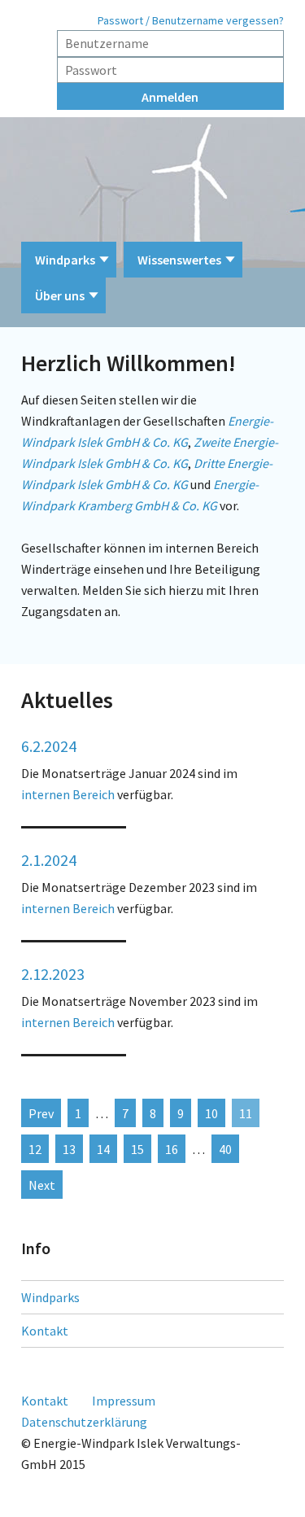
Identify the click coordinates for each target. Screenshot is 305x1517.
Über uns (60, 295)
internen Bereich (68, 794)
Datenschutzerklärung (84, 1422)
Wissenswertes (179, 259)
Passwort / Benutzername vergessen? (191, 20)
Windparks (65, 259)
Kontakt (44, 1330)
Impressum (123, 1400)
